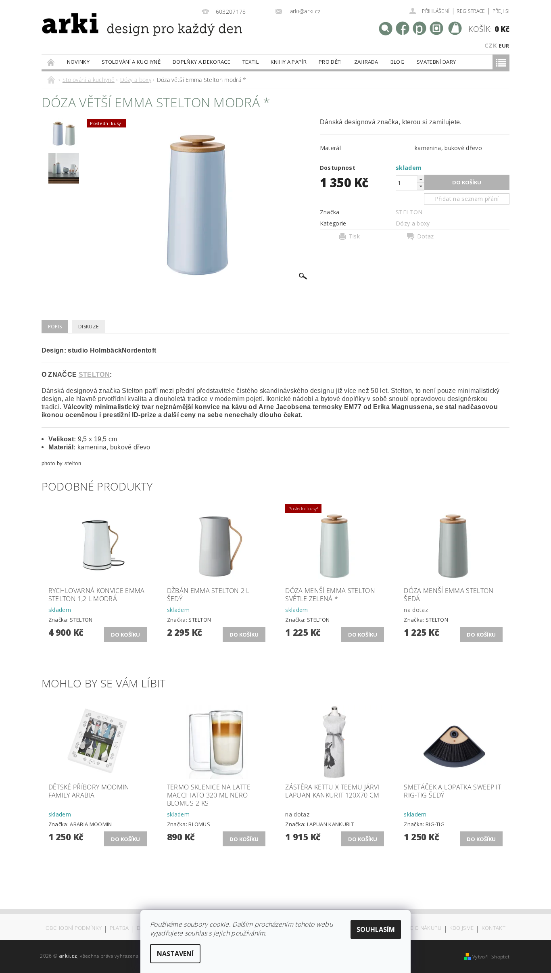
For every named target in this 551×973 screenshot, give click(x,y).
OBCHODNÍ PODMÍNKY (74, 928)
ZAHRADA (366, 61)
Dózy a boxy (413, 223)
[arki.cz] (116, 34)
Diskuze (88, 326)
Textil (250, 61)
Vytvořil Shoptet (490, 956)
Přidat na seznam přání (467, 199)
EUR (504, 45)
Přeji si (501, 11)
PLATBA (119, 928)
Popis (55, 326)
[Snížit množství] (420, 186)
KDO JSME (461, 928)
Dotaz (425, 236)
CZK (490, 45)
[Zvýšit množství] (420, 179)
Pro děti (330, 61)
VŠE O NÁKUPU (423, 928)
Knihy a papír (289, 61)
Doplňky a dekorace (201, 61)
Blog (397, 61)
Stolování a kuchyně (131, 61)
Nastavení (175, 953)
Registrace (471, 11)
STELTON (409, 212)
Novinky (78, 61)
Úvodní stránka (51, 62)
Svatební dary (436, 61)
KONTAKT (493, 928)
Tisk (354, 236)
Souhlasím (376, 929)
